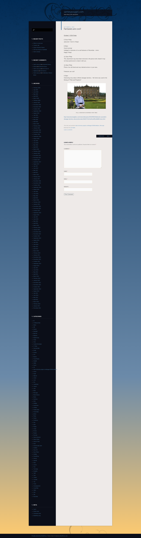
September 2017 (37, 161)
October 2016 (36, 185)
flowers (35, 356)
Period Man (36, 411)
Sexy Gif (35, 449)
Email (66, 179)
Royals (35, 433)
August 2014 (36, 240)
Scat (34, 443)
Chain (34, 339)
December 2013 (37, 257)
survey (35, 464)
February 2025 (36, 87)
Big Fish (35, 333)
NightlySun (35, 70)
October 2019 (36, 108)
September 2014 (37, 238)
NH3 (34, 401)
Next (109, 136)
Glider (34, 363)
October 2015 (36, 210)
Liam (34, 388)
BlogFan (35, 335)
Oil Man (35, 407)
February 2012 (36, 303)
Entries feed (36, 511)
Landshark (35, 384)
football (35, 361)
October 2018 (36, 134)
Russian (35, 435)
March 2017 (36, 174)
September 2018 (37, 136)
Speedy (35, 460)
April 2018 (35, 147)
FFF (34, 354)
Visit (34, 492)
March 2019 (36, 123)
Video (34, 490)
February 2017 (36, 176)
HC (34, 367)
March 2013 (36, 276)
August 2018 (36, 138)
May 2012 (35, 297)
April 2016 (35, 197)
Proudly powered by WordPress (39, 535)
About (34, 325)
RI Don (35, 430)
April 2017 (35, 172)
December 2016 (37, 180)
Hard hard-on (46, 68)
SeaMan (35, 447)
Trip (34, 481)
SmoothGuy (36, 456)
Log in (34, 509)
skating (35, 454)
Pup (34, 422)
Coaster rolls (36, 45)
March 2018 (36, 149)
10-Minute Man (36, 322)
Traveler (35, 479)
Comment (67, 148)
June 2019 (35, 117)
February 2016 (36, 202)
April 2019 (35, 121)
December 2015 (37, 206)
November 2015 (37, 208)
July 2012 (35, 293)
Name (66, 171)
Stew (34, 462)
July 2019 (35, 115)
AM (34, 327)
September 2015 (37, 212)
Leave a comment (68, 129)
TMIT (34, 473)
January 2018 (36, 153)
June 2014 (35, 244)
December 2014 (37, 231)
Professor (35, 420)
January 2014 (36, 255)
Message (102, 125)
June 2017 (35, 168)
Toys (34, 475)
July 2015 (35, 216)
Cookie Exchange (37, 344)
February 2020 (36, 100)
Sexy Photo (36, 452)
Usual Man (35, 488)
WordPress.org (36, 515)
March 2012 (36, 301)
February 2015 (36, 227)
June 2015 (35, 219)
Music (34, 397)
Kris (34, 382)
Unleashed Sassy (47, 64)
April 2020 (35, 96)
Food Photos (36, 358)
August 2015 (36, 214)
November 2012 (37, 284)
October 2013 (36, 261)
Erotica (35, 352)
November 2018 (37, 132)
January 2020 (36, 102)
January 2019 (36, 128)
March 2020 (36, 98)
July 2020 (35, 89)
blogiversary (36, 337)
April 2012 (35, 299)
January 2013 (36, 280)
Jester (34, 377)
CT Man (35, 346)
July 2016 (35, 191)
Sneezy (35, 458)
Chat (34, 341)
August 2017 (36, 164)
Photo (34, 416)
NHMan (35, 403)
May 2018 (35, 144)
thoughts (35, 471)
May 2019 (35, 119)
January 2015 (36, 229)
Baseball (35, 331)
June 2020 (35, 92)
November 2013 (37, 259)
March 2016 (36, 200)
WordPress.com (63, 535)
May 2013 (35, 272)
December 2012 (37, 282)
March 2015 (36, 225)
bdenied (35, 66)
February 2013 (36, 278)
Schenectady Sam (37, 445)
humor (34, 371)
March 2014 (36, 250)
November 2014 (37, 233)
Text (34, 466)
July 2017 (35, 166)
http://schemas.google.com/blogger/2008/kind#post (87, 125)
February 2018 (36, 151)
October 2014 (36, 236)
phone (34, 413)
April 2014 (35, 248)
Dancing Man (36, 348)
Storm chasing (36, 51)
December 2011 (37, 308)
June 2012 (35, 295)
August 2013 (36, 265)
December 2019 (37, 104)
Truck (34, 483)
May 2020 (35, 94)
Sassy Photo (36, 439)
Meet (34, 390)
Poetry (34, 418)
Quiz (34, 424)
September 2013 (37, 263)
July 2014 (35, 242)
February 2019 (36, 125)
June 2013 (35, 269)
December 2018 (37, 130)
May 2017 (35, 170)
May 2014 (35, 246)
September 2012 (37, 289)
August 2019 (36, 113)
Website (66, 186)
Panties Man (36, 409)
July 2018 (35, 140)
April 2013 (35, 274)
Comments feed (37, 513)
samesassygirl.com (74, 11)
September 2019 (37, 111)
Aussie (35, 329)
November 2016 (37, 183)
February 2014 (36, 252)
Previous (101, 136)
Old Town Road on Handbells (40, 49)
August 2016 (36, 189)
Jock (34, 380)
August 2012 (36, 291)
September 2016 (37, 187)
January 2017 (36, 178)
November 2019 (37, 106)
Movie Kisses (36, 394)
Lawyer (35, 386)
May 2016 (35, 195)
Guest (34, 365)
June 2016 (35, 193)
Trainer (35, 477)
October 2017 (36, 159)
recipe (34, 428)
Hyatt (34, 373)
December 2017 (37, 155)
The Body (35, 469)
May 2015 (35, 221)
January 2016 (36, 204)
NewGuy (35, 399)
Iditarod (35, 375)
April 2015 (35, 223)
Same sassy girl (37, 64)
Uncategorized (36, 485)
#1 (34, 320)
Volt (34, 494)
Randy (34, 426)
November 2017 (37, 157)
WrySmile (35, 496)
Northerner (35, 405)
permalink (73, 127)
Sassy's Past (36, 441)
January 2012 (36, 305)
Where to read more (38, 43)
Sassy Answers (37, 437)
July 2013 (35, 267)
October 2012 (36, 286)
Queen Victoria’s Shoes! (39, 47)
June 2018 (35, 142)
